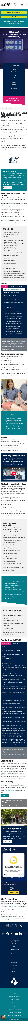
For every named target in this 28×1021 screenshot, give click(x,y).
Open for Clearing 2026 (14, 12)
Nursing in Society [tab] (10, 295)
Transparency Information (15, 1012)
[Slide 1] (11, 433)
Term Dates (14, 965)
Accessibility (14, 990)
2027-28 (19, 100)
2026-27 (11, 100)
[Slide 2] (14, 433)
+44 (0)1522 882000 (14, 949)
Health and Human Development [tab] (13, 292)
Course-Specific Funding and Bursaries (13, 801)
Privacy (14, 993)
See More (14, 77)
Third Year (19, 286)
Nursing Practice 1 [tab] (10, 299)
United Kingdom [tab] (5, 643)
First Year (4, 286)
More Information (7, 187)
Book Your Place (7, 841)
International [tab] (15, 643)
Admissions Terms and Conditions (14, 1009)
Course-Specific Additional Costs (14, 806)
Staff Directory (14, 962)
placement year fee (9, 448)
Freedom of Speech (14, 999)
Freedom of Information (14, 996)
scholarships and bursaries (11, 790)
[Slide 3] (17, 433)
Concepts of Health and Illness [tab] (12, 289)
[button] (22, 5)
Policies (14, 971)
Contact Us (14, 959)
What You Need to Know (14, 906)
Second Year (12, 286)
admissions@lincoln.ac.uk (19, 756)
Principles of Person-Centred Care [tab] (13, 302)
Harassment (15, 1002)
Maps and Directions (14, 953)
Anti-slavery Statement (15, 1006)
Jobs (14, 968)
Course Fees (5, 795)
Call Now (14, 17)
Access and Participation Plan (14, 1015)
